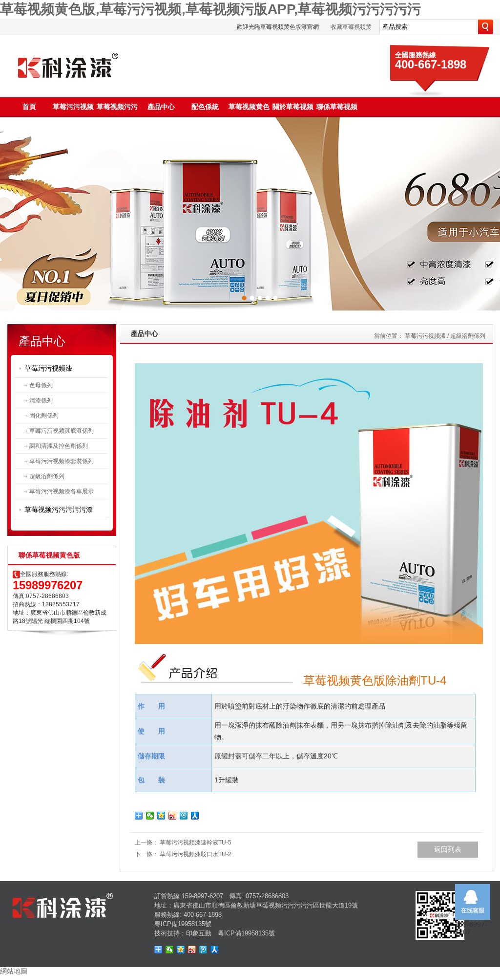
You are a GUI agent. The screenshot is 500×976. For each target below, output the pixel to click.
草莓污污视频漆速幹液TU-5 (195, 842)
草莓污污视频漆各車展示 (61, 491)
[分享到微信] (150, 816)
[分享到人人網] (195, 816)
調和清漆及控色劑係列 (58, 446)
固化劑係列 (44, 415)
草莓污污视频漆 (48, 368)
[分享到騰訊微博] (184, 816)
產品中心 (161, 107)
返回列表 (447, 849)
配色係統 (205, 107)
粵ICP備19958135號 (182, 924)
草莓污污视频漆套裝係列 (61, 461)
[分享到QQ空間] (161, 816)
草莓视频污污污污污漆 (58, 509)
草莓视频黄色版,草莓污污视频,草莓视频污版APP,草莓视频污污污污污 (210, 9)
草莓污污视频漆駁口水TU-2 (195, 854)
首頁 (29, 107)
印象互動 (198, 933)
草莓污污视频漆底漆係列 (61, 430)
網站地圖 (13, 971)
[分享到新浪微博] (172, 816)
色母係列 (41, 385)
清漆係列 (41, 400)
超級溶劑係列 (46, 476)
